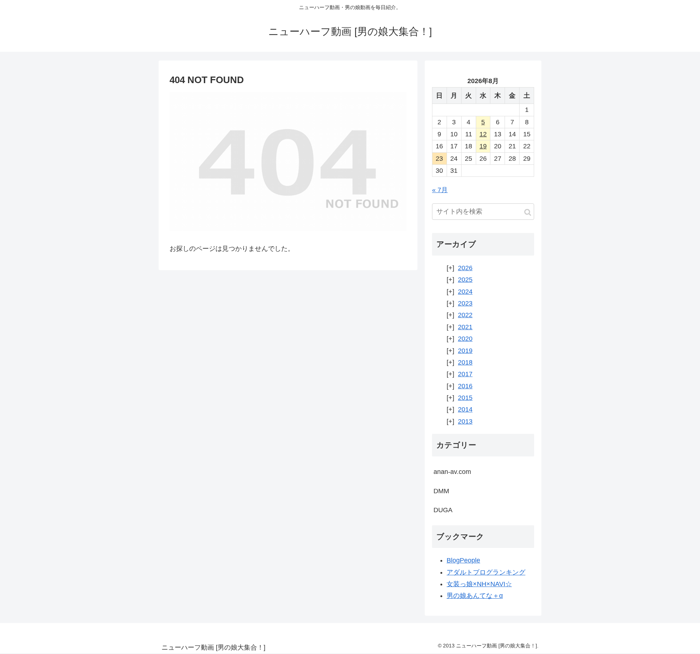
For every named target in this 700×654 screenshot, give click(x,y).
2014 (465, 409)
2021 (465, 327)
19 (483, 146)
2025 (465, 279)
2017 (465, 374)
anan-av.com (452, 471)
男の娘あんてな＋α (475, 595)
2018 (465, 362)
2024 (465, 291)
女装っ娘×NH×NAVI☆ (479, 584)
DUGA (442, 510)
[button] (527, 212)
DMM (441, 491)
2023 (465, 303)
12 (483, 134)
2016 (465, 386)
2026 (465, 268)
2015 (465, 397)
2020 (465, 338)
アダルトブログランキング (486, 572)
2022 (465, 315)
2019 (465, 350)
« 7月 (440, 190)
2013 (465, 421)
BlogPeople (463, 560)
